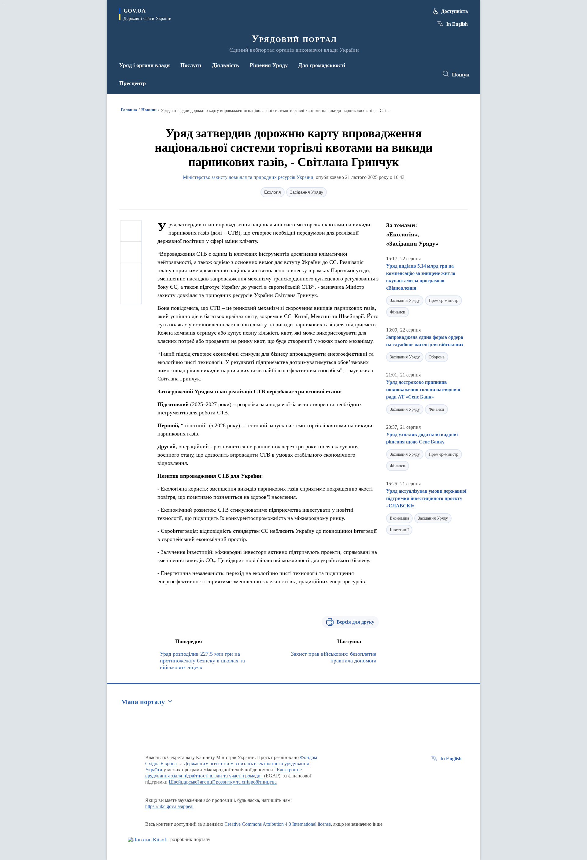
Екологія (272, 192)
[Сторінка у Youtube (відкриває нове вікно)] (428, 74)
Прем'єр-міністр (443, 300)
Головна (129, 110)
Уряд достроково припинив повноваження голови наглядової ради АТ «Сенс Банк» (423, 389)
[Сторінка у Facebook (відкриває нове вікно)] (405, 74)
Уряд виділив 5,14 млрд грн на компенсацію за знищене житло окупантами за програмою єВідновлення (420, 277)
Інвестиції (399, 530)
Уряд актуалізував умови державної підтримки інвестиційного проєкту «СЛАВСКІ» (426, 498)
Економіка (399, 518)
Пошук (460, 75)
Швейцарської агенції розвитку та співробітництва (223, 781)
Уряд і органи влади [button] (144, 65)
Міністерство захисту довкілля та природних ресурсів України (248, 177)
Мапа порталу (143, 702)
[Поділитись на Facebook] (130, 231)
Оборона (437, 357)
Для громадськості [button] (321, 65)
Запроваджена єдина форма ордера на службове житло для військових (424, 341)
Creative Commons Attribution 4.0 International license (277, 824)
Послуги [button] (190, 65)
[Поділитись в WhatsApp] (130, 272)
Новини (149, 110)
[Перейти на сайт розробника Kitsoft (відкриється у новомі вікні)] (147, 839)
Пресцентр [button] (132, 83)
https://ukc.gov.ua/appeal (169, 806)
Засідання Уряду (306, 192)
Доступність (454, 11)
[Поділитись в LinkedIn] (130, 293)
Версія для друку (355, 622)
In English (457, 24)
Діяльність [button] (225, 65)
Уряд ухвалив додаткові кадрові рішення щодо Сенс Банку (422, 438)
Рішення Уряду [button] (269, 65)
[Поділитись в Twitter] (130, 252)
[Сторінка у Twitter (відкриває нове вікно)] (417, 74)
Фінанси (397, 312)
